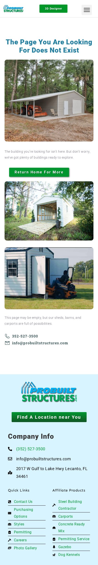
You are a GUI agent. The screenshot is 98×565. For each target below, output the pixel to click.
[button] (87, 10)
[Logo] (15, 9)
